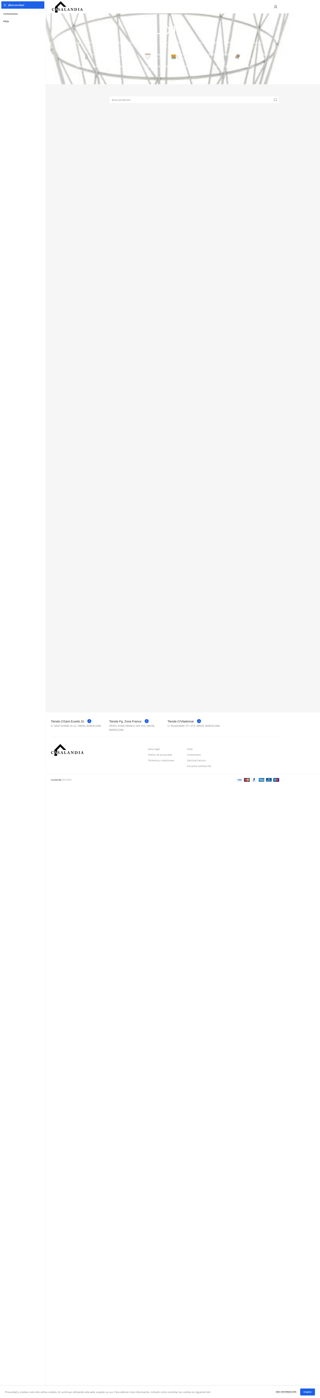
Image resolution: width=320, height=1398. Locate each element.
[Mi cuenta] (275, 6)
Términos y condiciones (161, 760)
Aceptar (308, 1391)
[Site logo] (67, 6)
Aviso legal (154, 749)
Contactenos (194, 754)
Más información (286, 1391)
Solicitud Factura (196, 760)
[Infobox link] (71, 721)
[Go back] (135, 30)
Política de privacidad (160, 754)
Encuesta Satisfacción (199, 766)
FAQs (190, 749)
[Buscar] (275, 100)
